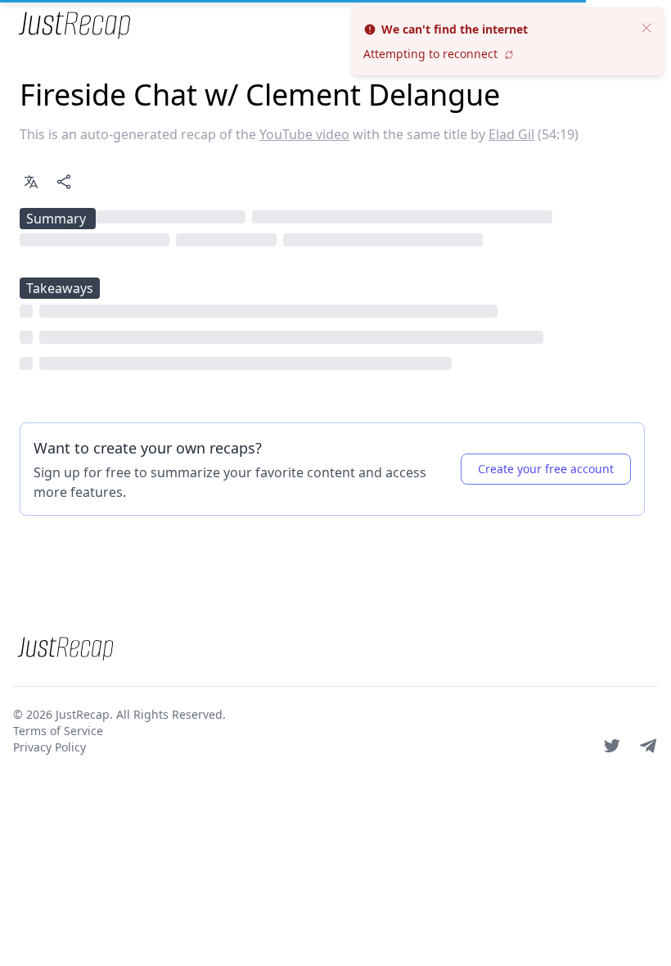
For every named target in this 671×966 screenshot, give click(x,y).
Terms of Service (58, 730)
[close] (646, 26)
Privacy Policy (49, 747)
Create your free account (546, 468)
